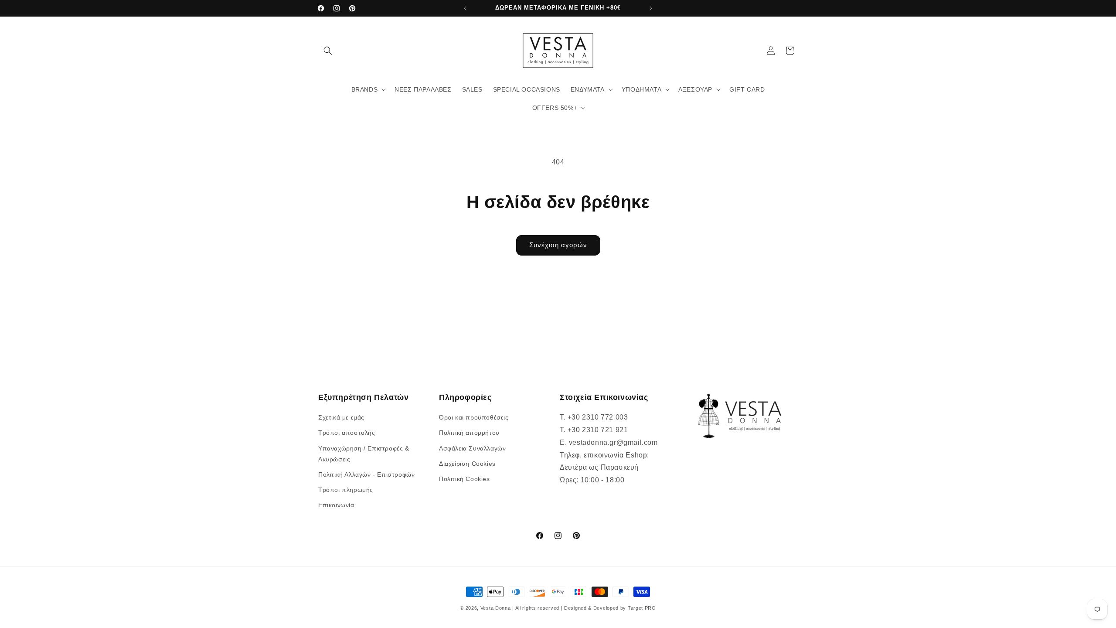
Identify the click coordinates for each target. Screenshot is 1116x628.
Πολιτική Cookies (464, 478)
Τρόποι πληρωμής (345, 489)
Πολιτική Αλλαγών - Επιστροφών (366, 474)
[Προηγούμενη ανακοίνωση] (465, 8)
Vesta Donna (496, 608)
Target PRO (642, 608)
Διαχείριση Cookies (467, 463)
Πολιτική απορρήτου (469, 432)
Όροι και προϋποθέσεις (474, 417)
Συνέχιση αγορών (558, 245)
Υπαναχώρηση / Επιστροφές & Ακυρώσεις (363, 454)
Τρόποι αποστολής (346, 432)
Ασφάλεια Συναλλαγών (472, 448)
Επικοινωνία (336, 505)
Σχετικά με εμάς (341, 417)
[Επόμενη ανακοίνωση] (650, 8)
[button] (327, 50)
